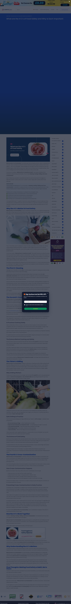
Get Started (35, 308)
